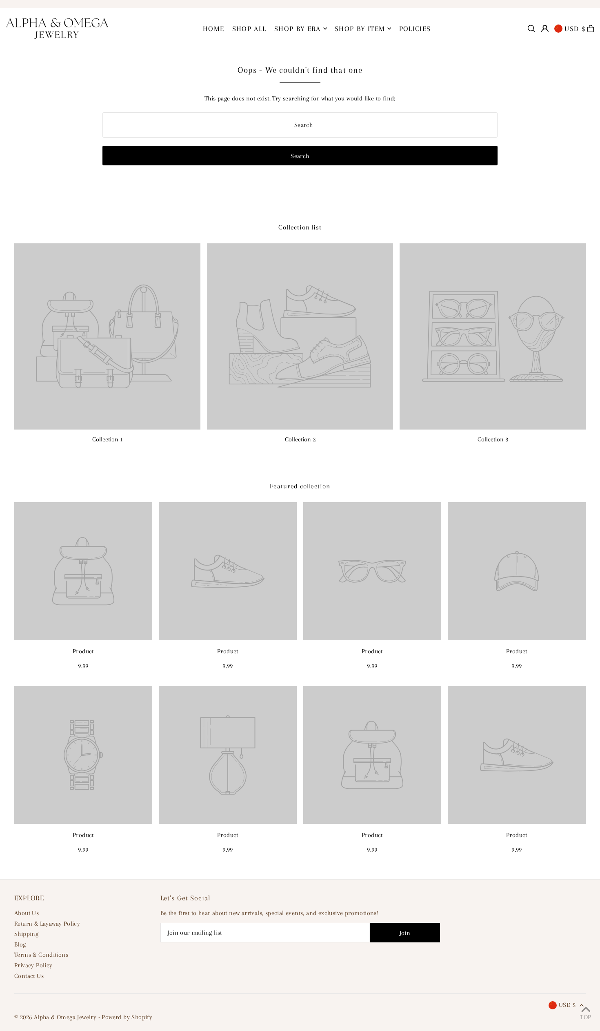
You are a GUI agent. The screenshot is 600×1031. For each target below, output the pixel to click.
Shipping (26, 933)
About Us (26, 913)
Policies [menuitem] (415, 28)
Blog (20, 944)
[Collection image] (107, 336)
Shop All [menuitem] (249, 28)
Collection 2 (300, 439)
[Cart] (590, 28)
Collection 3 (493, 439)
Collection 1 (107, 439)
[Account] (545, 28)
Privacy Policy (33, 965)
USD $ (574, 28)
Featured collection (300, 486)
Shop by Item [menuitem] (360, 28)
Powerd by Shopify (127, 1017)
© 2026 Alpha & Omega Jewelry (55, 1017)
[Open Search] (531, 28)
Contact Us (29, 976)
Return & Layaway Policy (47, 923)
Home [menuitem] (213, 28)
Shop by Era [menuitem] (297, 28)
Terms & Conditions (41, 954)
